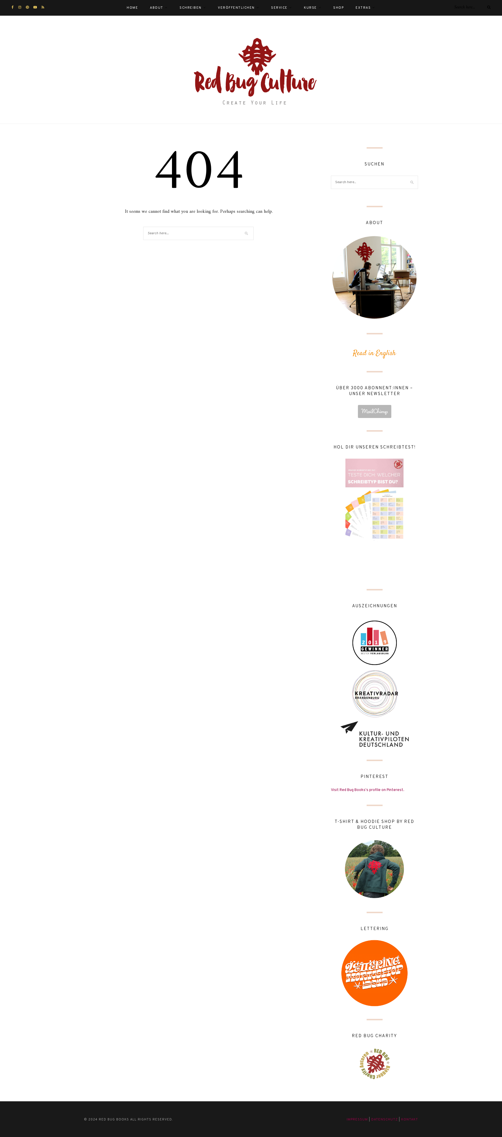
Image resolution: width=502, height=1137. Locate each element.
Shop (338, 8)
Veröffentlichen (236, 8)
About (156, 8)
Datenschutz (384, 1120)
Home (132, 8)
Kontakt (409, 1120)
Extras (363, 8)
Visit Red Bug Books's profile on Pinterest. (367, 790)
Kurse (310, 8)
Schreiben (191, 8)
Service (279, 8)
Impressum (357, 1120)
